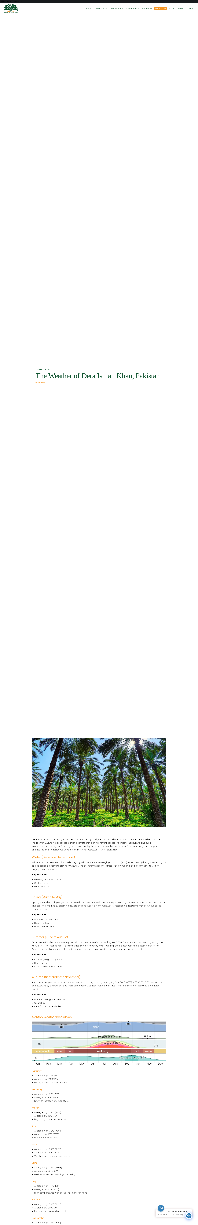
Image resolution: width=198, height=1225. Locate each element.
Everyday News (43, 369)
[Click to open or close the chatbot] (188, 1215)
